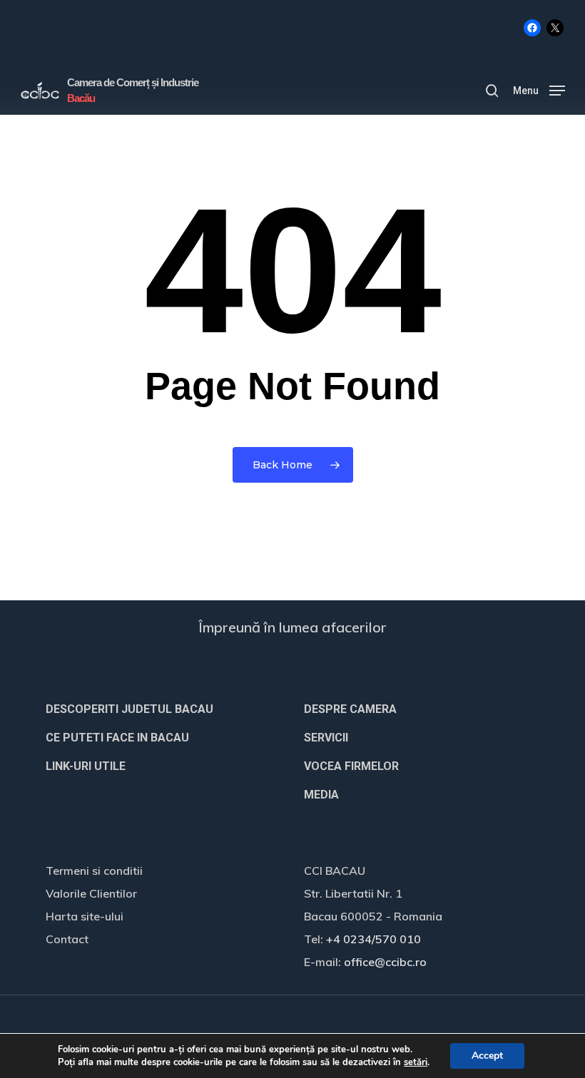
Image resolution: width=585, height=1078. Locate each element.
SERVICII (326, 737)
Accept (487, 1055)
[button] (539, 89)
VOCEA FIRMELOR (351, 766)
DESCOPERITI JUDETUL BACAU (129, 709)
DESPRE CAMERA (350, 709)
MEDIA (321, 794)
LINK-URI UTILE (86, 766)
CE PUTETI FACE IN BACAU (117, 737)
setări (415, 1062)
